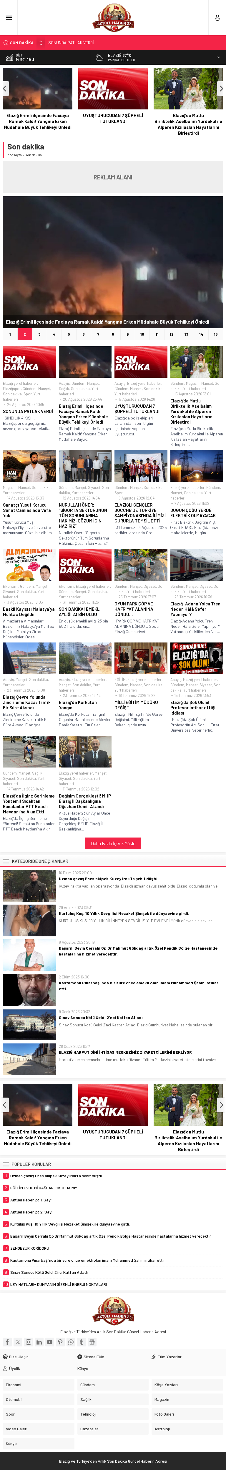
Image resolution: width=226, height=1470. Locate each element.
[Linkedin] (39, 1342)
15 (216, 334)
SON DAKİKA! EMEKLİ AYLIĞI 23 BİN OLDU (80, 611)
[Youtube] (49, 1342)
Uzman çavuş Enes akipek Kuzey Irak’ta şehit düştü (108, 878)
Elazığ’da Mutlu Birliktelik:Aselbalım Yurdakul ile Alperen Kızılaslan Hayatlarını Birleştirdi (188, 124)
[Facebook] (7, 1342)
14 (201, 334)
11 (157, 334)
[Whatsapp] (71, 1342)
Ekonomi (10, 586)
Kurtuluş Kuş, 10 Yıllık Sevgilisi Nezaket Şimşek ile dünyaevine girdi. (124, 913)
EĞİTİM (120, 679)
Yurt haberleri (125, 394)
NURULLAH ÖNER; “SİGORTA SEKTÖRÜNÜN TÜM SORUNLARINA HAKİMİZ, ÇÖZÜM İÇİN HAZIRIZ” (83, 515)
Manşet (44, 388)
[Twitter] (18, 1342)
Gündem (29, 388)
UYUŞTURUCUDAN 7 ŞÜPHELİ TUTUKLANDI (113, 118)
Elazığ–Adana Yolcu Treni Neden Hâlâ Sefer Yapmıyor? (196, 609)
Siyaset (94, 487)
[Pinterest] (60, 1342)
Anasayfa (14, 155)
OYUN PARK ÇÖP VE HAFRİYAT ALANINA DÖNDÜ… (133, 609)
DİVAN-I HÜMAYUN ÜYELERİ (72, 42)
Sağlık (64, 388)
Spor (28, 394)
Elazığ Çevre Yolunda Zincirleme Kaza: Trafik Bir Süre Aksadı (27, 702)
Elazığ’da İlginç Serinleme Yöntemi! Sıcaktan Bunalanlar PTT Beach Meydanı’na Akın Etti (29, 803)
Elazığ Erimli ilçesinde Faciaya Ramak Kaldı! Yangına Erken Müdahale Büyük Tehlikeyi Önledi (38, 121)
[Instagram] (28, 1342)
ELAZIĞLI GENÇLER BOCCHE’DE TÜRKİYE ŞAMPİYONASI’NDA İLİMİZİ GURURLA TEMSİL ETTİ (140, 512)
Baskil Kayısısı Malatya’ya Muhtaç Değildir (29, 611)
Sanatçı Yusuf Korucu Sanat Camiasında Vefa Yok (27, 510)
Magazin (193, 383)
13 (186, 334)
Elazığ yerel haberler (20, 383)
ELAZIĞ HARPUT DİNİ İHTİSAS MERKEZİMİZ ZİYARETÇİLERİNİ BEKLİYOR (125, 1052)
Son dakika (12, 394)
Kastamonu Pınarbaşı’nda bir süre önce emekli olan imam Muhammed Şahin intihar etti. (138, 985)
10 (142, 334)
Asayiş (64, 383)
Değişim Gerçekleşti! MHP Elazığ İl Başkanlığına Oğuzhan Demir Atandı (85, 801)
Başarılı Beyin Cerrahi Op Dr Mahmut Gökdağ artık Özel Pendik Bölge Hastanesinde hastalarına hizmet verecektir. (138, 950)
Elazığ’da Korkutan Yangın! (78, 705)
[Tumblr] (81, 1342)
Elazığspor (12, 388)
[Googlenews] (92, 1342)
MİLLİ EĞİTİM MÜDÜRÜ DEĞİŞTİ (136, 705)
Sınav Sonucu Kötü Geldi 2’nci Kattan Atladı (101, 1017)
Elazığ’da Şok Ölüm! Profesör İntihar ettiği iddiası (192, 707)
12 (172, 334)
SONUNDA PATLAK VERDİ (28, 411)
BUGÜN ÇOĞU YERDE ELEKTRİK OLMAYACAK (193, 512)
